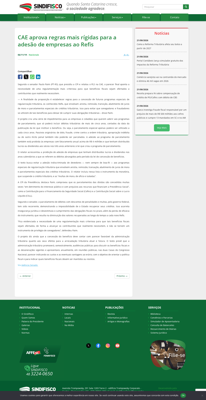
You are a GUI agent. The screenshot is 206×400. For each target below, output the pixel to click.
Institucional (31, 17)
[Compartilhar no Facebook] (20, 76)
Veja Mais (162, 127)
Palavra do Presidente (33, 321)
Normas (26, 332)
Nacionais (69, 321)
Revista (111, 313)
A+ (125, 55)
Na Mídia (69, 325)
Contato (174, 17)
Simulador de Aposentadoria (165, 321)
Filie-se (146, 17)
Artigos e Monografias (119, 321)
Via (28, 265)
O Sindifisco (27, 313)
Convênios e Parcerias (162, 317)
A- (128, 55)
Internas (69, 313)
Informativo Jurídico (117, 317)
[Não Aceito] (202, 395)
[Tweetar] (26, 76)
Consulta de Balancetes (162, 325)
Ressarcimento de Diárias (163, 329)
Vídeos (25, 329)
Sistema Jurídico (159, 332)
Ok (183, 395)
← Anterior (25, 276)
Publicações (88, 17)
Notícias (59, 17)
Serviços (116, 17)
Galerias (26, 325)
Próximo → (122, 276)
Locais (68, 317)
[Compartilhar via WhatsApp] (32, 76)
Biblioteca (155, 313)
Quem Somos (28, 317)
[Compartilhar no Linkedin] (38, 76)
